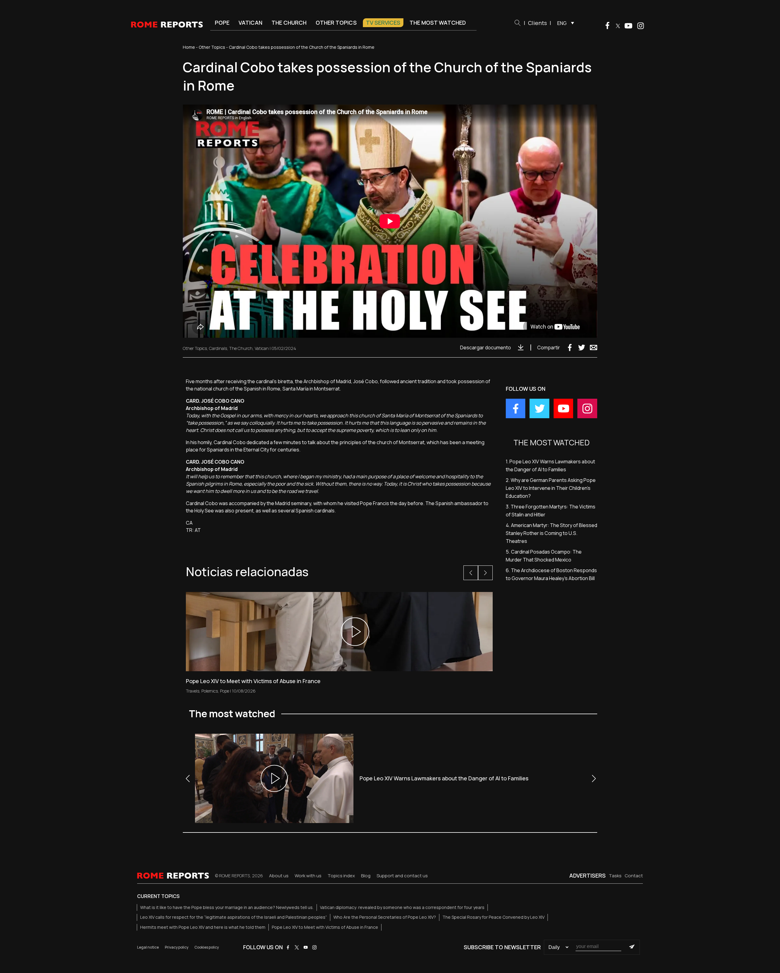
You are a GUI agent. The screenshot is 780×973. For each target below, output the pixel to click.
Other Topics (336, 22)
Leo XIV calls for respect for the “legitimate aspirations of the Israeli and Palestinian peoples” (233, 917)
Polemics (209, 691)
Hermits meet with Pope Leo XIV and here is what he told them (202, 927)
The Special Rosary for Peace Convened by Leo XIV (493, 917)
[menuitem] (564, 23)
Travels (192, 691)
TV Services (383, 22)
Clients (537, 23)
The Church (289, 22)
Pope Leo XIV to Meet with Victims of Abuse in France (325, 927)
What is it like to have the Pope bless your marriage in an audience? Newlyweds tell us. (227, 907)
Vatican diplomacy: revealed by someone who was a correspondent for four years (402, 907)
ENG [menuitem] (562, 23)
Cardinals (218, 348)
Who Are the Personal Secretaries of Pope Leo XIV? (384, 917)
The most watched (438, 22)
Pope (222, 22)
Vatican (250, 22)
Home (189, 47)
